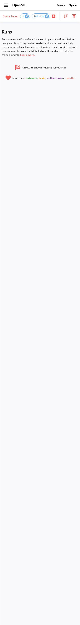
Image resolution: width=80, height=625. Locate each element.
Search (61, 5)
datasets (31, 77)
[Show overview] (53, 16)
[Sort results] (65, 16)
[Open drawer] (6, 5)
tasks (42, 77)
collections (54, 77)
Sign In (73, 5)
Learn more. (27, 54)
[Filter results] (74, 16)
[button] (25, 16)
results (70, 77)
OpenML (18, 5)
